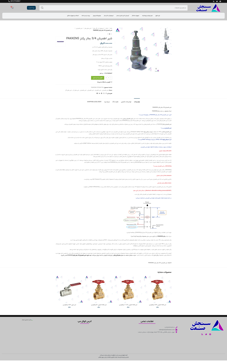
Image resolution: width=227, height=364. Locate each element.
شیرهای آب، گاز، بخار (108, 15)
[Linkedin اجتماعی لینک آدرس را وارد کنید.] (99, 93)
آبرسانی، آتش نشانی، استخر (122, 15)
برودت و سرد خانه (86, 15)
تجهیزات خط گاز (135, 15)
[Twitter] (217, 1)
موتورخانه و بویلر (97, 15)
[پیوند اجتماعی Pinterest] (101, 93)
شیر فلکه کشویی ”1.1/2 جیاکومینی (128, 305)
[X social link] (104, 93)
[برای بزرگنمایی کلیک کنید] (156, 69)
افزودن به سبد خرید (97, 78)
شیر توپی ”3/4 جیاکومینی (69, 305)
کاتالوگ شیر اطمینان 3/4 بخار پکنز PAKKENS (159, 263)
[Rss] (213, 1)
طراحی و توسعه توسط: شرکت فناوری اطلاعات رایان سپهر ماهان (113, 357)
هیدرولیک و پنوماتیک (147, 15)
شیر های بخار (87, 28)
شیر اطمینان (79, 28)
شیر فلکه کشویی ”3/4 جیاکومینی (157, 305)
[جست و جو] (42, 8)
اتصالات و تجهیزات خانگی (73, 15)
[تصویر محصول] (157, 289)
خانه (111, 28)
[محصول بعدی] (108, 34)
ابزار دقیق (158, 15)
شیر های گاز (68, 90)
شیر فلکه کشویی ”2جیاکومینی (99, 305)
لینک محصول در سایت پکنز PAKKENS (161, 111)
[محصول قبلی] (111, 34)
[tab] (137, 101)
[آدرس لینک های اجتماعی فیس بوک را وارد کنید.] (106, 93)
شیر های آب (76, 90)
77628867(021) (15, 1)
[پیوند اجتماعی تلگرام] (97, 93)
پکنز (164, 236)
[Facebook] (220, 1)
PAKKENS (160, 236)
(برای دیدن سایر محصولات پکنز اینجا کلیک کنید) (143, 236)
